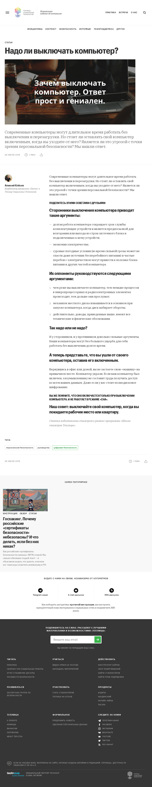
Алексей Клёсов (14, 185)
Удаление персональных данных (70, 725)
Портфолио (13, 733)
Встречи (123, 12)
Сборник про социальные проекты (25, 669)
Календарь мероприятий (66, 669)
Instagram (107, 729)
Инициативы (35, 29)
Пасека (102, 705)
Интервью (85, 29)
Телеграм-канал (110, 721)
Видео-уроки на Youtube (65, 665)
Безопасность (67, 29)
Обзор (23, 513)
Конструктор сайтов (108, 665)
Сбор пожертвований (109, 669)
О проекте (12, 721)
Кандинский (104, 697)
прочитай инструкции (82, 604)
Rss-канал (107, 745)
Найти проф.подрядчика (111, 677)
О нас (134, 12)
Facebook (107, 725)
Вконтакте (107, 733)
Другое (121, 29)
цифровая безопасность (65, 447)
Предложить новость (64, 721)
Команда (11, 725)
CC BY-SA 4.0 (30, 765)
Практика (110, 12)
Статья (8, 42)
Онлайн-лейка (105, 701)
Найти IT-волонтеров (109, 673)
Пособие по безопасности (20, 677)
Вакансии (12, 729)
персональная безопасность (19, 447)
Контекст (50, 29)
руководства (43, 447)
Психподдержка (104, 29)
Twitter (106, 741)
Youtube (106, 737)
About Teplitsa (14, 737)
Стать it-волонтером (63, 693)
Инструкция (10, 513)
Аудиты (102, 693)
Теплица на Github (62, 697)
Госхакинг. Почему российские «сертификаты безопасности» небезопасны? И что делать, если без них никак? (21, 532)
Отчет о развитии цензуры (21, 673)
